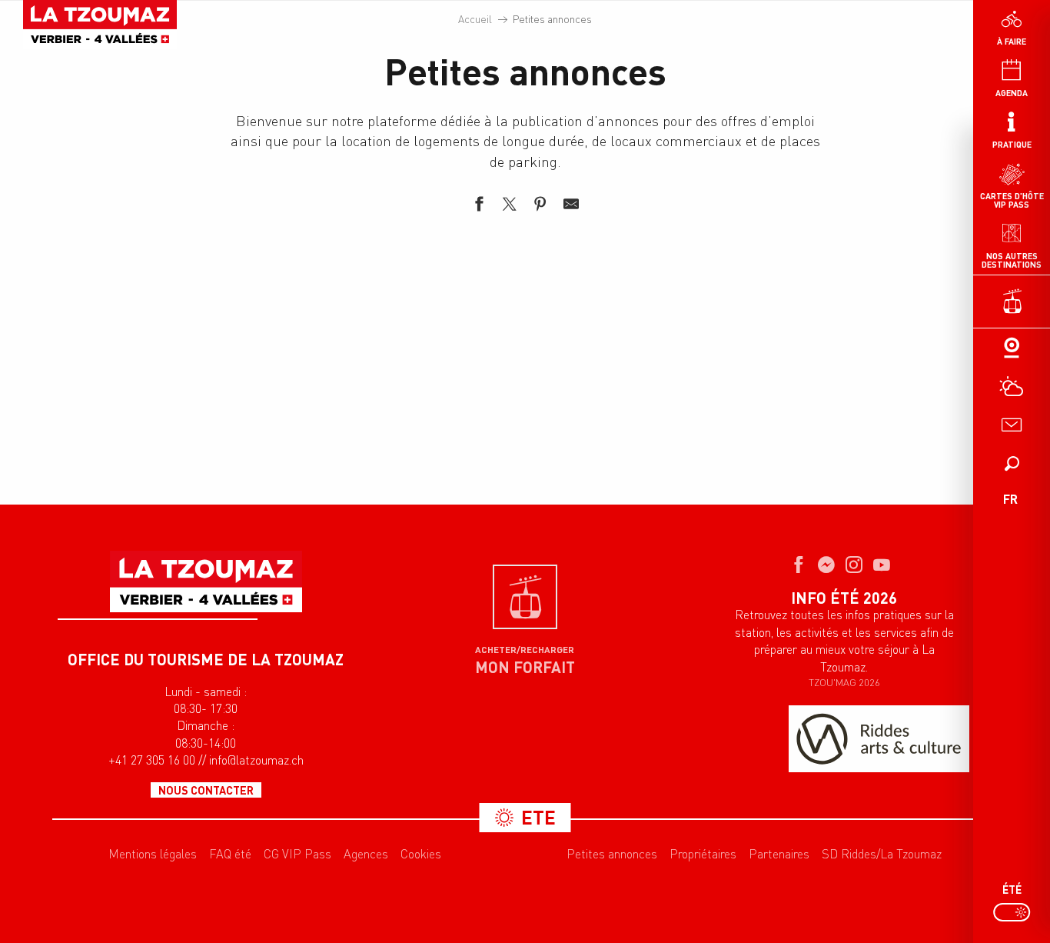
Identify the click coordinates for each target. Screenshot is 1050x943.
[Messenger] (826, 566)
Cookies (420, 853)
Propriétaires (703, 853)
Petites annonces (612, 853)
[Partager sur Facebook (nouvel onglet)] (479, 205)
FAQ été (230, 853)
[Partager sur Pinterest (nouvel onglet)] (540, 205)
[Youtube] (882, 566)
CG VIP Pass (297, 853)
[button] (1011, 463)
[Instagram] (854, 566)
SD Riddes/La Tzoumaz (882, 853)
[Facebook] (799, 566)
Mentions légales (152, 853)
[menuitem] (100, 24)
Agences (366, 853)
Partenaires (779, 853)
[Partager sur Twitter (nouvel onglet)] (509, 205)
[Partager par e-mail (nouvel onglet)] (571, 205)
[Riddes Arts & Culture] (879, 738)
